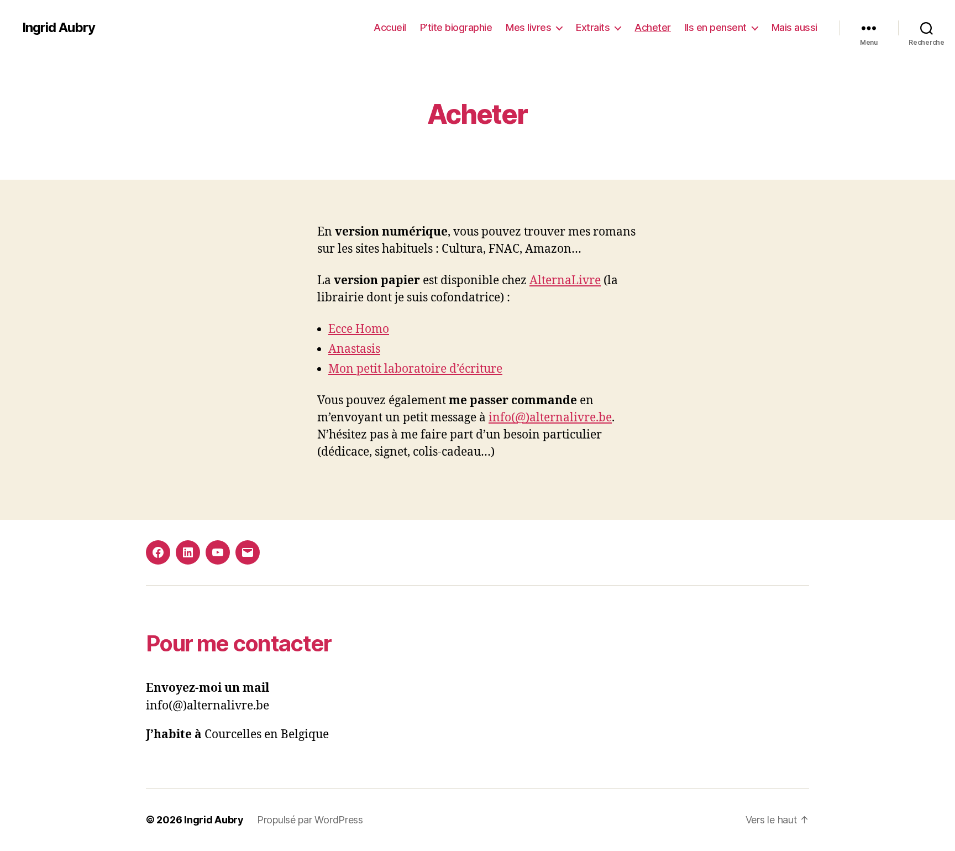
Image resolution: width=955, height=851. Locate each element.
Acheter (652, 27)
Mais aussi (794, 27)
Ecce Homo (358, 329)
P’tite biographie (456, 27)
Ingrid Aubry (58, 27)
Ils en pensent (716, 27)
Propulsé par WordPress (310, 820)
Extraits (593, 27)
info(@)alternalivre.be (550, 417)
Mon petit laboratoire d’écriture (415, 369)
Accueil (390, 27)
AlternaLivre (565, 280)
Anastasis (354, 349)
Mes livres (528, 27)
